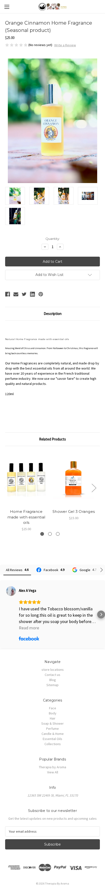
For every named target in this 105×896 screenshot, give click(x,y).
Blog (52, 680)
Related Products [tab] (52, 439)
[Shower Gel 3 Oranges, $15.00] (73, 479)
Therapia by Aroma (52, 767)
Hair (52, 718)
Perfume (52, 728)
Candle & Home (53, 733)
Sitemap (52, 685)
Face (52, 708)
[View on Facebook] (11, 591)
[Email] (15, 294)
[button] (4, 614)
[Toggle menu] (6, 6)
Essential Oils (52, 739)
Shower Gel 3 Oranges (73, 511)
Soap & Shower (52, 723)
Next (94, 487)
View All (52, 772)
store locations (53, 669)
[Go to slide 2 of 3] (50, 534)
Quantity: (52, 239)
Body (52, 713)
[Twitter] (24, 294)
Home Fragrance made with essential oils (26, 517)
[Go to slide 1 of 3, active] (42, 534)
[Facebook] (7, 294)
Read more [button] (29, 628)
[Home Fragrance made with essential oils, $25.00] (26, 479)
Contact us (52, 674)
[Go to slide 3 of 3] (58, 534)
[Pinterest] (40, 294)
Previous (6, 487)
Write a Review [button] (65, 45)
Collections (52, 744)
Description (53, 313)
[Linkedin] (32, 294)
